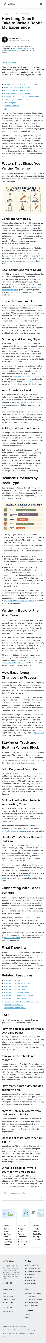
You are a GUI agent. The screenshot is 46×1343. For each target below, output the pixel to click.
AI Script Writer (30, 1274)
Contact (10, 1330)
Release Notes (8, 1296)
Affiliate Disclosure (8, 1337)
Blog (4, 1293)
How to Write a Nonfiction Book (17, 998)
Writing (16, 14)
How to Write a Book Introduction (17, 983)
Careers (27, 1314)
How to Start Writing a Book (15, 1008)
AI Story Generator (31, 1305)
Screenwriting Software (33, 1271)
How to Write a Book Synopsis (16, 986)
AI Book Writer (30, 1280)
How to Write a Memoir (13, 1005)
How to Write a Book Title (14, 989)
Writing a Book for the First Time (17, 90)
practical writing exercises (12, 831)
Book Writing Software (32, 1265)
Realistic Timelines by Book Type (17, 87)
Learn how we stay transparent (23, 48)
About (4, 1330)
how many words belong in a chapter (19, 601)
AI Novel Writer (30, 1277)
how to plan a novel (31, 381)
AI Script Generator (31, 1302)
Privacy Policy (20, 1333)
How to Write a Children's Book (16, 992)
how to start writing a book (13, 663)
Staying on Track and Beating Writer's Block (21, 96)
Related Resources (11, 106)
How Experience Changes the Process (19, 93)
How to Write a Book (12, 980)
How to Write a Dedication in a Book (18, 995)
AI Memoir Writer (31, 1283)
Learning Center (7, 14)
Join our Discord (8, 1311)
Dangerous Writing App (33, 1293)
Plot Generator (30, 1296)
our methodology (7, 50)
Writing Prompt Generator (34, 1299)
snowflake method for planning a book (28, 376)
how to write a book (12, 938)
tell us (19, 50)
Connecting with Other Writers (16, 99)
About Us (28, 1317)
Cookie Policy (31, 1333)
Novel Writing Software (33, 1268)
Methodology (31, 1330)
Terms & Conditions (8, 1333)
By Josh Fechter (15, 38)
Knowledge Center (9, 1299)
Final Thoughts (10, 102)
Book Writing (25, 14)
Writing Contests (8, 1302)
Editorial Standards (20, 1330)
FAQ (5, 109)
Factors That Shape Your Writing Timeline (20, 84)
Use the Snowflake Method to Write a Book (21, 1002)
